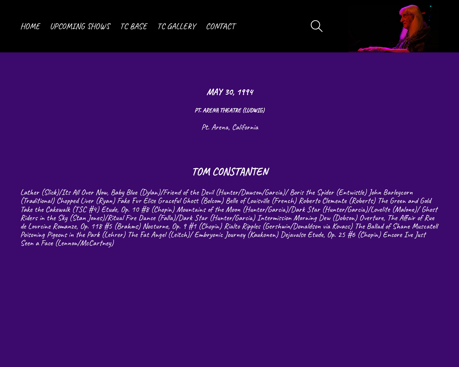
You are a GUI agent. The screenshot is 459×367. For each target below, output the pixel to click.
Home (30, 26)
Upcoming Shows (80, 26)
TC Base (133, 26)
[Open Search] (316, 26)
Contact (220, 26)
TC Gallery (176, 26)
